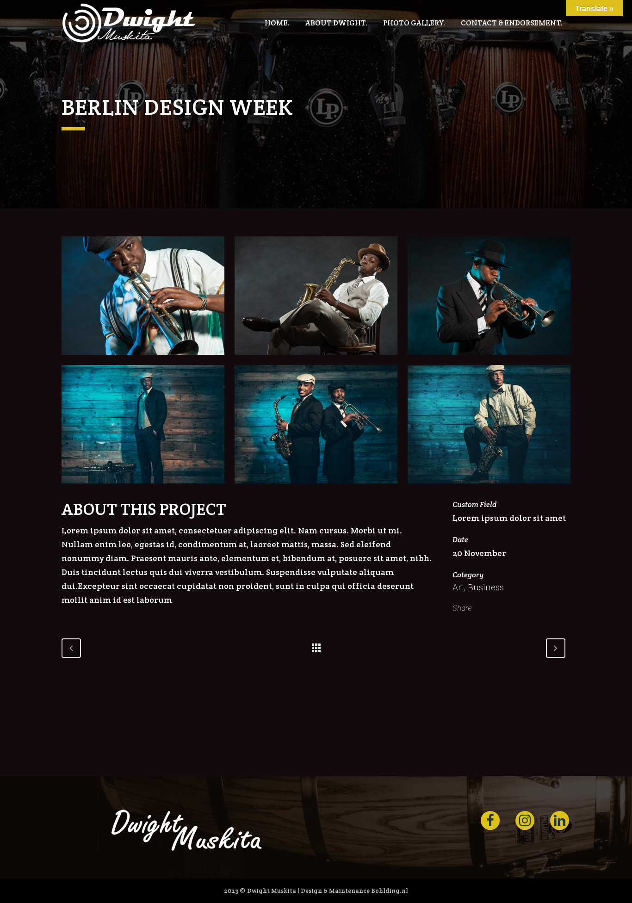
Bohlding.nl (389, 891)
